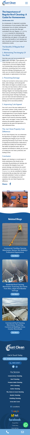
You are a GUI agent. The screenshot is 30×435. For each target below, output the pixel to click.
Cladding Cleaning (15, 398)
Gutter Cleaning (15, 389)
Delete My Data (15, 428)
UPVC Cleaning (15, 385)
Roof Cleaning (15, 379)
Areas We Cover (15, 401)
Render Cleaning (15, 395)
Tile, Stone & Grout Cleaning (15, 392)
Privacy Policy (15, 423)
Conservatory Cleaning (15, 376)
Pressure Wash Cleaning (15, 382)
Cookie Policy (15, 425)
